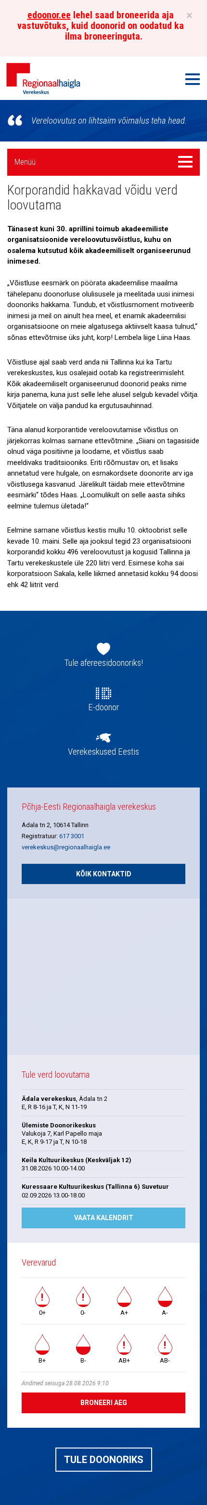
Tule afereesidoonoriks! (104, 663)
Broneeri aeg (103, 1403)
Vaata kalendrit (103, 1218)
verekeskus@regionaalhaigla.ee (66, 847)
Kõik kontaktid (103, 874)
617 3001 (71, 836)
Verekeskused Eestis (103, 751)
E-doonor (103, 707)
